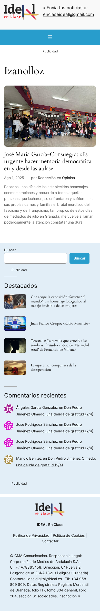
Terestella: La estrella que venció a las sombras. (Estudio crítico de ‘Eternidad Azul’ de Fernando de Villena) (60, 345)
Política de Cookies (69, 535)
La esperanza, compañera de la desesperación (53, 367)
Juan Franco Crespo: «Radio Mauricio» (60, 323)
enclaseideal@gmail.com (68, 14)
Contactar (50, 541)
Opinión (68, 177)
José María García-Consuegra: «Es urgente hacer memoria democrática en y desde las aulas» (48, 161)
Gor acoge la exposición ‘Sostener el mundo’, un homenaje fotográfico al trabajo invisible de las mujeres (58, 301)
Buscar (10, 250)
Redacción (47, 177)
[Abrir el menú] (50, 37)
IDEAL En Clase (50, 524)
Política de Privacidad (31, 535)
